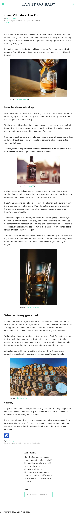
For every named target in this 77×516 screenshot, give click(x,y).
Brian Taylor (22, 398)
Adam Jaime (22, 99)
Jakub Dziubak (33, 307)
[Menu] (3, 4)
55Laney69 (29, 186)
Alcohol (6, 22)
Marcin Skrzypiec (11, 18)
